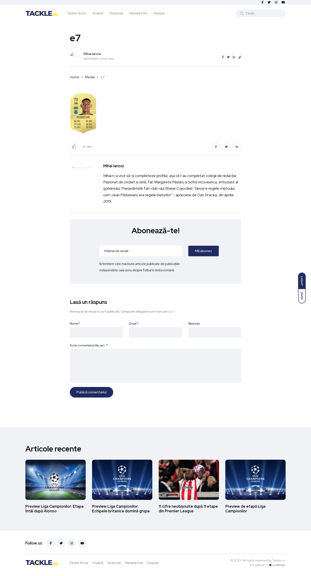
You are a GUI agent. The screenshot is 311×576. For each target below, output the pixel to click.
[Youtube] (82, 543)
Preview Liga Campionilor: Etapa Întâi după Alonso (54, 508)
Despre (159, 13)
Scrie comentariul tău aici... (89, 345)
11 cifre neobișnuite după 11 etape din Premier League (188, 508)
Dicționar (116, 13)
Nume (75, 323)
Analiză (97, 13)
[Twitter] (61, 543)
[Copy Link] (239, 57)
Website (194, 323)
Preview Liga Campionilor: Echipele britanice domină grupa (121, 508)
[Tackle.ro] (41, 13)
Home (74, 77)
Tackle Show (76, 13)
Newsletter (138, 13)
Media (90, 77)
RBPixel (280, 565)
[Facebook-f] (50, 543)
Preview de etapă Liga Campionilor (245, 508)
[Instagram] (71, 543)
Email (134, 323)
